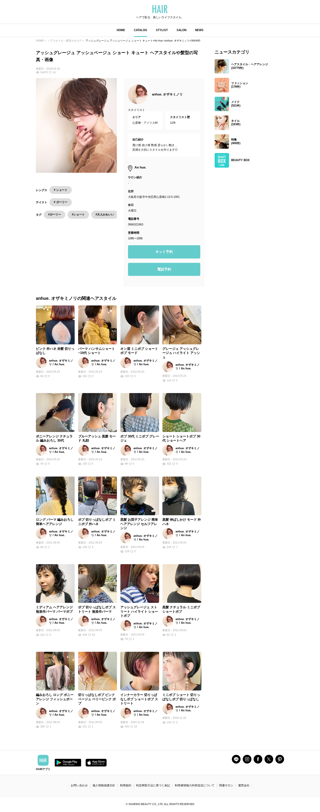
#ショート (78, 214)
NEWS (199, 30)
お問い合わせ (79, 785)
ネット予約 (164, 251)
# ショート (60, 190)
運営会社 (243, 785)
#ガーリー (54, 214)
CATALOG (140, 30)
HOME (121, 30)
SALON (181, 30)
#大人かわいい (105, 214)
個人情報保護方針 (104, 785)
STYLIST (162, 30)
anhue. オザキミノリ (167, 94)
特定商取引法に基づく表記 (153, 785)
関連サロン (226, 785)
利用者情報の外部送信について (194, 785)
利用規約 (125, 785)
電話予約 (164, 269)
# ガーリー (60, 202)
